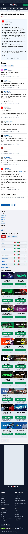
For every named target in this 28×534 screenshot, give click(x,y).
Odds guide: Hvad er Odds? (6, 518)
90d (2, 239)
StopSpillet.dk (2, 1)
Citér (19, 58)
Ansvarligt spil (4, 520)
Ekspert (3, 236)
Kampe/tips (3, 215)
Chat (2, 227)
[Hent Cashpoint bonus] (20, 341)
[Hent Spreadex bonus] (7, 407)
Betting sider (17, 495)
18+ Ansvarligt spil (15, 532)
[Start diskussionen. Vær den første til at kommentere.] (14, 199)
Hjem (2, 10)
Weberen (3, 246)
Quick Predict (14, 236)
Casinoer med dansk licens (20, 503)
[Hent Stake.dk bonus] (7, 325)
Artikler (2, 498)
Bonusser (10, 8)
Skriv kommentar (5, 205)
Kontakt (16, 510)
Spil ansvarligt (4, 1)
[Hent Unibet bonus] (20, 325)
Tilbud (16, 505)
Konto (25, 5)
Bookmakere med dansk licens (20, 501)
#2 (1, 76)
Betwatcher (3, 512)
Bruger (8, 236)
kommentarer (4, 16)
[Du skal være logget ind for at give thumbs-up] (14, 58)
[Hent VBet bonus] (20, 308)
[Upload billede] (15, 205)
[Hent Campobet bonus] (7, 292)
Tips (14, 8)
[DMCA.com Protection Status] (6, 528)
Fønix (3, 252)
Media (25, 8)
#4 (1, 103)
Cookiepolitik (17, 520)
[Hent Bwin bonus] (7, 358)
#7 (1, 144)
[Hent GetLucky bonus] (7, 391)
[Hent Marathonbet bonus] (20, 407)
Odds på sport (4, 497)
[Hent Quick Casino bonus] (7, 275)
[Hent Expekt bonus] (20, 374)
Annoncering (17, 514)
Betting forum (4, 510)
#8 (1, 153)
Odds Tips (3, 495)
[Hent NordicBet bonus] (7, 425)
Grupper (2, 229)
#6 (1, 131)
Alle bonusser (5, 440)
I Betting (3, 249)
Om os (16, 512)
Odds (17, 8)
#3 (1, 87)
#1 (2, 58)
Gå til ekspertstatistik (5, 267)
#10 (1, 189)
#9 (1, 164)
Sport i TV (3, 502)
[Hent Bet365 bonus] (7, 308)
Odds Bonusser (18, 497)
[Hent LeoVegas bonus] (20, 391)
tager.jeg (20, 171)
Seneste (11, 65)
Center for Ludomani (5, 504)
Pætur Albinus (4, 264)
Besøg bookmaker (7, 284)
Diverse (8, 10)
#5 (1, 117)
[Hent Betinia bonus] (20, 275)
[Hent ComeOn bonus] (7, 374)
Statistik (2, 514)
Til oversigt (5, 65)
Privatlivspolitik (18, 518)
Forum (21, 8)
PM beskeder (3, 230)
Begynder (3, 223)
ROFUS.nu (12, 1)
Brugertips (3, 217)
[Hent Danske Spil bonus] (20, 425)
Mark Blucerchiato (5, 255)
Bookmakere (3, 8)
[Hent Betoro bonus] (20, 292)
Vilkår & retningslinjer (19, 516)
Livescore (3, 516)
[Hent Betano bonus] (7, 341)
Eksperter (3, 500)
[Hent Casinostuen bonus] (20, 358)
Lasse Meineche (5, 258)
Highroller (3, 261)
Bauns (3, 243)
